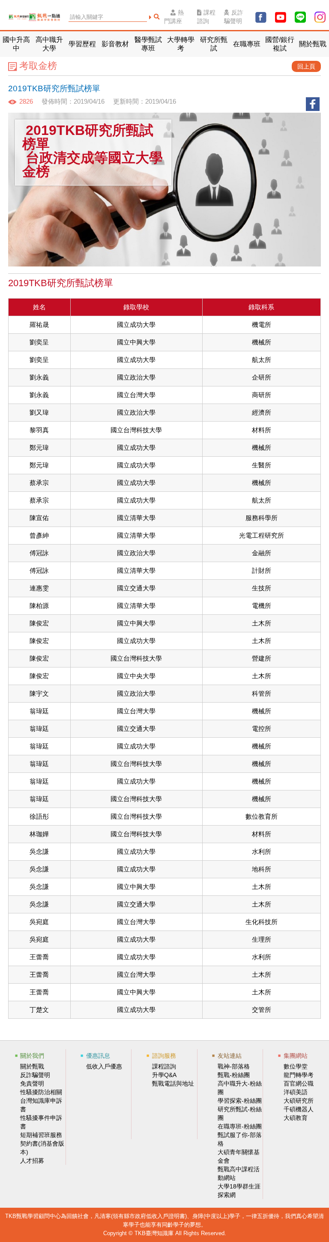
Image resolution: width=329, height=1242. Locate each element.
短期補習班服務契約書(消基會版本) (42, 1143)
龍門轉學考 (299, 1074)
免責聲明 (32, 1083)
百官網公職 (299, 1083)
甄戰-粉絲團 (234, 1074)
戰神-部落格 (234, 1066)
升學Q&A (164, 1074)
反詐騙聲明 (233, 16)
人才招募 (32, 1160)
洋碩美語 (296, 1092)
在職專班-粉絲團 (240, 1126)
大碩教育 (296, 1117)
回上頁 (306, 66)
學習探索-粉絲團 (240, 1100)
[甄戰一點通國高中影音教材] (44, 17)
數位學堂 (296, 1066)
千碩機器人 (299, 1109)
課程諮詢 (206, 16)
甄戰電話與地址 (173, 1083)
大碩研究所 (299, 1100)
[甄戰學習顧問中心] (19, 17)
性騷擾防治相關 (41, 1092)
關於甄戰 (32, 1066)
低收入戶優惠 (104, 1066)
